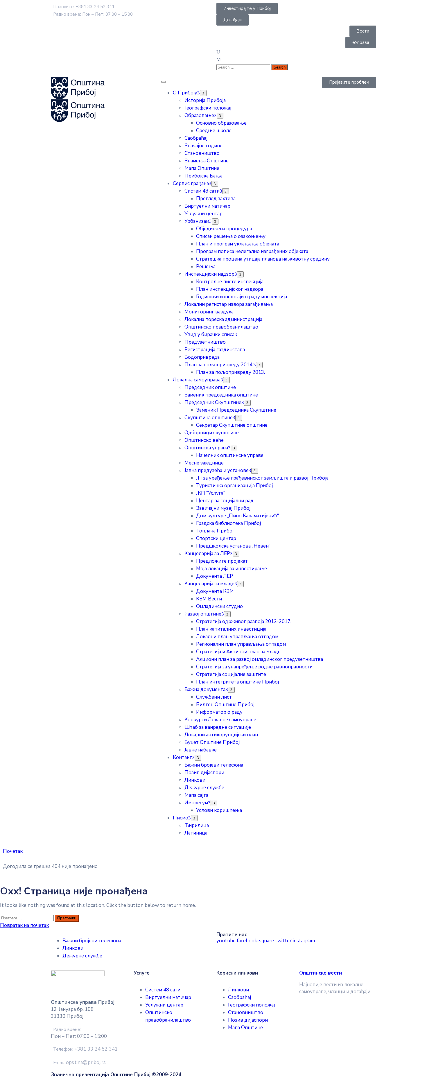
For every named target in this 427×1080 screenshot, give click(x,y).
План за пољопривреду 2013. (230, 372)
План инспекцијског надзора (229, 289)
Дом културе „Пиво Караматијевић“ (237, 515)
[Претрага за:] (27, 917)
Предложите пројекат (222, 561)
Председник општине (210, 387)
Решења (206, 266)
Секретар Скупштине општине (232, 425)
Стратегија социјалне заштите (231, 674)
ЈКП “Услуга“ (210, 493)
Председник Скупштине (212, 402)
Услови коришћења (219, 810)
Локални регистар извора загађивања (228, 304)
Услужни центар (203, 213)
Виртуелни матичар (207, 206)
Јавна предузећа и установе (216, 470)
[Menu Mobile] (163, 82)
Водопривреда (202, 357)
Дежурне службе (204, 787)
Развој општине (202, 614)
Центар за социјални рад (225, 500)
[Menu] (203, 93)
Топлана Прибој (215, 531)
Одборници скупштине (211, 432)
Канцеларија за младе (209, 583)
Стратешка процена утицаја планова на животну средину (263, 259)
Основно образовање (221, 123)
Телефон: (85, 1049)
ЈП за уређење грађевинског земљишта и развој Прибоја (262, 478)
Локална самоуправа (196, 379)
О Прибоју (185, 92)
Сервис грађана (191, 183)
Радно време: (67, 1029)
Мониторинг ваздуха (209, 311)
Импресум (196, 802)
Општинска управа (206, 447)
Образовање (199, 115)
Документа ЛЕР (214, 576)
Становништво (202, 153)
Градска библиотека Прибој (228, 523)
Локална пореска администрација (223, 319)
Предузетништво (205, 342)
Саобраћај (195, 138)
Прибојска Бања (203, 176)
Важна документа (204, 689)
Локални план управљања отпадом (237, 636)
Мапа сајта (196, 795)
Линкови (194, 780)
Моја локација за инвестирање (231, 568)
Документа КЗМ (215, 591)
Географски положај (207, 108)
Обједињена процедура (224, 228)
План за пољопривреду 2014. (218, 364)
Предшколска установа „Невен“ (233, 546)
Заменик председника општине (221, 395)
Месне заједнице (204, 463)
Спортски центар (216, 538)
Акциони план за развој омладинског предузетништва (259, 659)
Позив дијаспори (204, 772)
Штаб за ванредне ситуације (217, 727)
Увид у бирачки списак (210, 334)
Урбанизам (196, 221)
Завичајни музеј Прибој (223, 508)
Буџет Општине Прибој (212, 742)
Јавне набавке (200, 750)
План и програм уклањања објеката (237, 244)
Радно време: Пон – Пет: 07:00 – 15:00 (93, 14)
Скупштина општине (208, 417)
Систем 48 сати (202, 191)
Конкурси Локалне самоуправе (220, 719)
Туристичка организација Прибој (234, 485)
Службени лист (214, 697)
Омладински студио (219, 606)
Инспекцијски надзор (209, 274)
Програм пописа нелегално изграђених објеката (252, 251)
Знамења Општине (206, 160)
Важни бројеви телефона (213, 765)
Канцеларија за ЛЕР (207, 553)
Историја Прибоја (205, 100)
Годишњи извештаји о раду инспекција (241, 296)
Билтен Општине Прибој (225, 704)
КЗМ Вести (209, 598)
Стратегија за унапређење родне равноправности (254, 666)
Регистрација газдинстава (214, 349)
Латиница (195, 833)
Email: (79, 1062)
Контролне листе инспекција (229, 281)
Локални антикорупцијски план (221, 734)
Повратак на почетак (24, 925)
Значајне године (203, 145)
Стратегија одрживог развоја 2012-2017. (243, 621)
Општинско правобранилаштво (221, 327)
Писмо (180, 818)
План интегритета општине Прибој (237, 682)
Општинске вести (320, 973)
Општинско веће (204, 440)
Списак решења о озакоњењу (230, 236)
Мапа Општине (201, 168)
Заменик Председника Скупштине (236, 410)
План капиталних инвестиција (231, 629)
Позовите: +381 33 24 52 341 (83, 7)
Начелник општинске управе (229, 455)
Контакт (182, 757)
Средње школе (214, 130)
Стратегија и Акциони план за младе (238, 651)
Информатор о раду (219, 712)
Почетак (13, 851)
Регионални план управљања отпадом (241, 644)
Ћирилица (196, 825)
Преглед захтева (216, 198)
